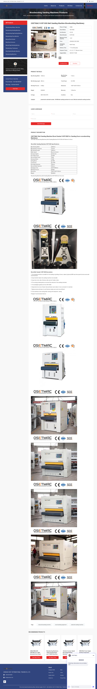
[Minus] (93, 655)
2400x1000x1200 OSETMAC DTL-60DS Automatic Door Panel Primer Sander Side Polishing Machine (35, 652)
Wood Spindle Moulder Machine (13, 51)
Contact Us (50, 677)
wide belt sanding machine (77, 624)
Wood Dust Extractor (10, 42)
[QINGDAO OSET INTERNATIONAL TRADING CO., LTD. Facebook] (87, 1)
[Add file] (69, 686)
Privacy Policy (63, 677)
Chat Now (15, 88)
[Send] (93, 686)
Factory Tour (50, 672)
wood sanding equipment (61, 624)
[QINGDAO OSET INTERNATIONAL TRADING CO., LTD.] (8, 5)
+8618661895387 (15, 84)
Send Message (41, 123)
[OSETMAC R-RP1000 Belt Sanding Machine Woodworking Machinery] (43, 38)
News (61, 669)
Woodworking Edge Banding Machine (14, 33)
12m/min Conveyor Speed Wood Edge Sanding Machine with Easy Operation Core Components (69, 652)
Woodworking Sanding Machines (34, 15)
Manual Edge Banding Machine (13, 45)
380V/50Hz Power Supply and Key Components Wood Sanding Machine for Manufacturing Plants (85, 652)
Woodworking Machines (11, 54)
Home (24, 15)
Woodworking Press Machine (12, 36)
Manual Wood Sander (10, 39)
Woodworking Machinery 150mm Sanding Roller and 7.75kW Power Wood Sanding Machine (52, 652)
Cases (61, 672)
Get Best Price (63, 63)
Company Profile (51, 669)
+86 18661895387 (17, 81)
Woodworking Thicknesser (12, 48)
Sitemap (61, 675)
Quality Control (51, 675)
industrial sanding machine (44, 624)
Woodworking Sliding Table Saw (13, 27)
